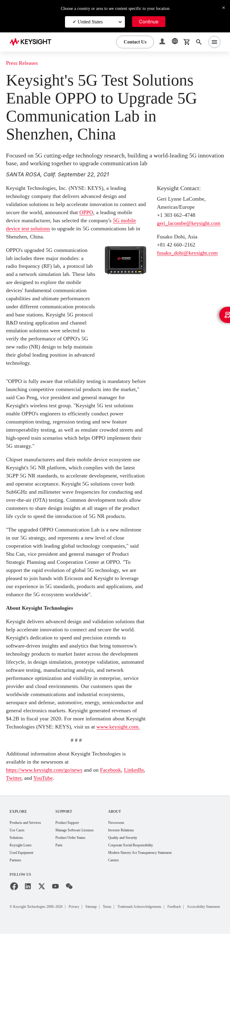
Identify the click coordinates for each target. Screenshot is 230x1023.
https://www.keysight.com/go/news (51, 850)
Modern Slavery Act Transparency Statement (163, 934)
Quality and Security (142, 919)
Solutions (18, 919)
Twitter (39, 858)
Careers (131, 942)
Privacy (87, 988)
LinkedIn (16, 858)
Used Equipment (24, 934)
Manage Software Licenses (87, 911)
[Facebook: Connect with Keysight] (14, 968)
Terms (127, 988)
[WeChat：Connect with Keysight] (69, 968)
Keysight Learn (22, 926)
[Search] (198, 42)
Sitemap (108, 988)
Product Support (77, 903)
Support (72, 892)
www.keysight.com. (37, 807)
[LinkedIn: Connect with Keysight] (27, 968)
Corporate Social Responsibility (152, 926)
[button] (163, 42)
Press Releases (24, 63)
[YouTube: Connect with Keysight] (55, 968)
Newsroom (134, 903)
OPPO (131, 212)
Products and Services (29, 903)
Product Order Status (81, 919)
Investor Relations (140, 911)
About (131, 892)
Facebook (128, 850)
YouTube (73, 858)
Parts (67, 926)
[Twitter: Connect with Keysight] (41, 968)
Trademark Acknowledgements (167, 988)
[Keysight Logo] (33, 42)
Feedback (209, 988)
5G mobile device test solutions (74, 228)
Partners (17, 942)
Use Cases (19, 911)
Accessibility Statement (36, 995)
